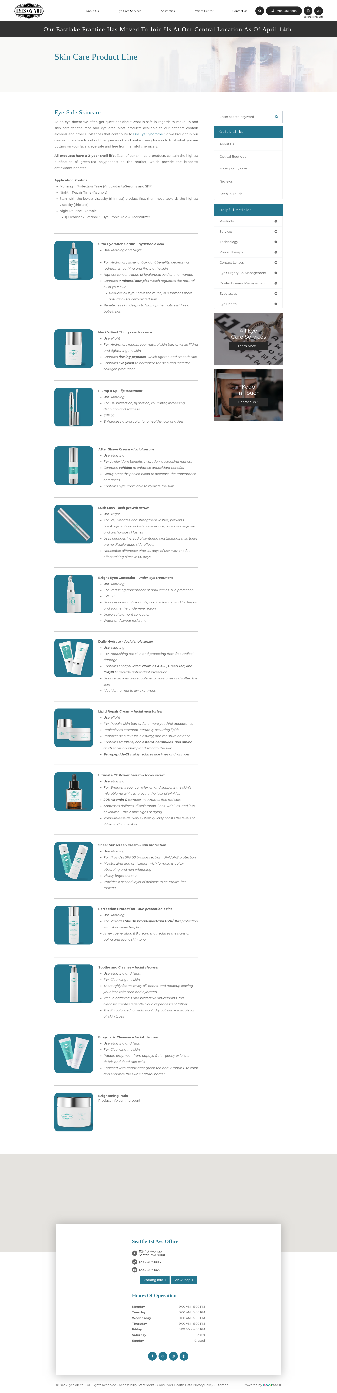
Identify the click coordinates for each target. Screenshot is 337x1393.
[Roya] (272, 1385)
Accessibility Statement (136, 1385)
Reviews (226, 181)
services (226, 232)
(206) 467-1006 (150, 1262)
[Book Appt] (308, 10)
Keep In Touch (231, 194)
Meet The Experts (233, 169)
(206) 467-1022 (149, 1270)
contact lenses (232, 263)
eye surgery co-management (243, 273)
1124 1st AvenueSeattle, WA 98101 (152, 1253)
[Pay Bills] (318, 10)
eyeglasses (228, 294)
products (227, 221)
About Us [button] (92, 11)
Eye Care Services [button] (130, 11)
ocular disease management (243, 283)
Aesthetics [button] (168, 11)
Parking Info (153, 1280)
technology (229, 242)
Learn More (247, 346)
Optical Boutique (233, 157)
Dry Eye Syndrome (148, 134)
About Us (227, 144)
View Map (182, 1280)
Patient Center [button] (203, 11)
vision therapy (231, 252)
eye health (228, 304)
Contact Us (239, 11)
